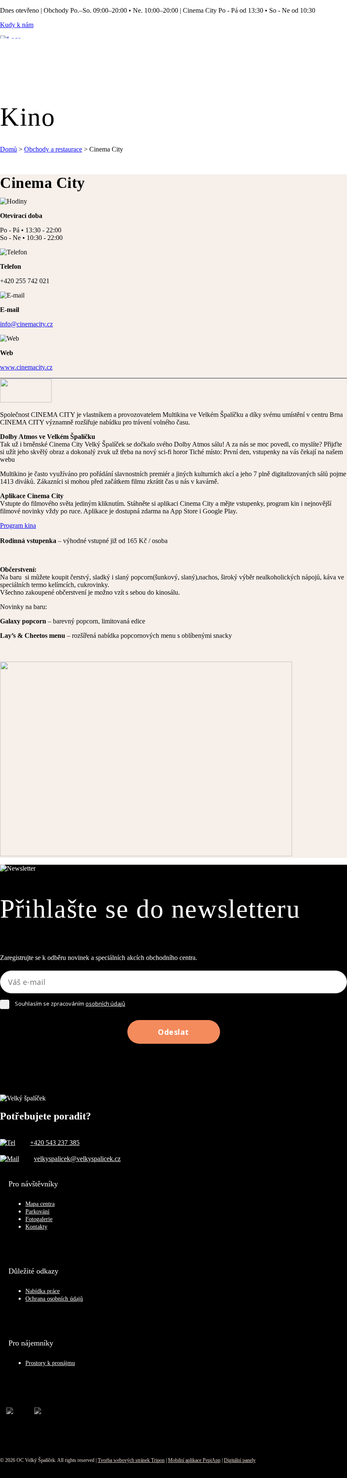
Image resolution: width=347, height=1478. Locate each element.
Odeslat (173, 1032)
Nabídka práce (42, 1291)
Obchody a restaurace (53, 149)
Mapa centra (40, 1204)
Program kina (18, 525)
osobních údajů (105, 1003)
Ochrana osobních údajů (54, 1299)
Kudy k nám (16, 24)
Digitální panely (240, 1460)
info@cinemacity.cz (26, 324)
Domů (8, 149)
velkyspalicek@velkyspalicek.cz (77, 1158)
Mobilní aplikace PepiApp (194, 1460)
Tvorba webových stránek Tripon (131, 1460)
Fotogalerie (38, 1219)
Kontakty (36, 1227)
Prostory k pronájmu (50, 1363)
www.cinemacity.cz (26, 367)
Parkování (37, 1211)
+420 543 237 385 (55, 1142)
